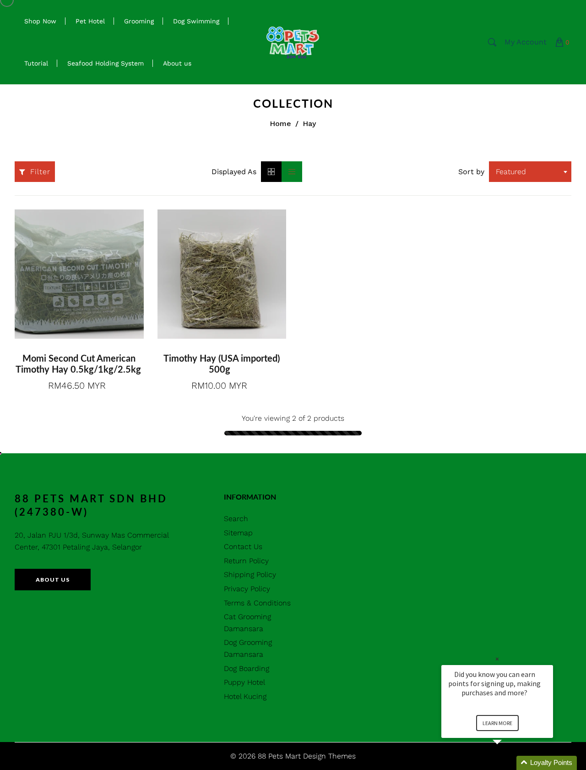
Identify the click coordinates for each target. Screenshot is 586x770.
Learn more (497, 723)
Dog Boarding (246, 668)
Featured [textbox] (511, 171)
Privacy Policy (247, 588)
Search (236, 518)
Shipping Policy (250, 574)
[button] (508, 763)
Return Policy (246, 560)
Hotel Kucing (245, 696)
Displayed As (234, 171)
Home (280, 123)
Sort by (471, 171)
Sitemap (238, 532)
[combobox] (530, 171)
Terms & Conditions (257, 603)
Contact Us (243, 546)
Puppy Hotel (244, 682)
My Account (526, 42)
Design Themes (329, 756)
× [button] (497, 658)
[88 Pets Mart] (293, 41)
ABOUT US (53, 579)
